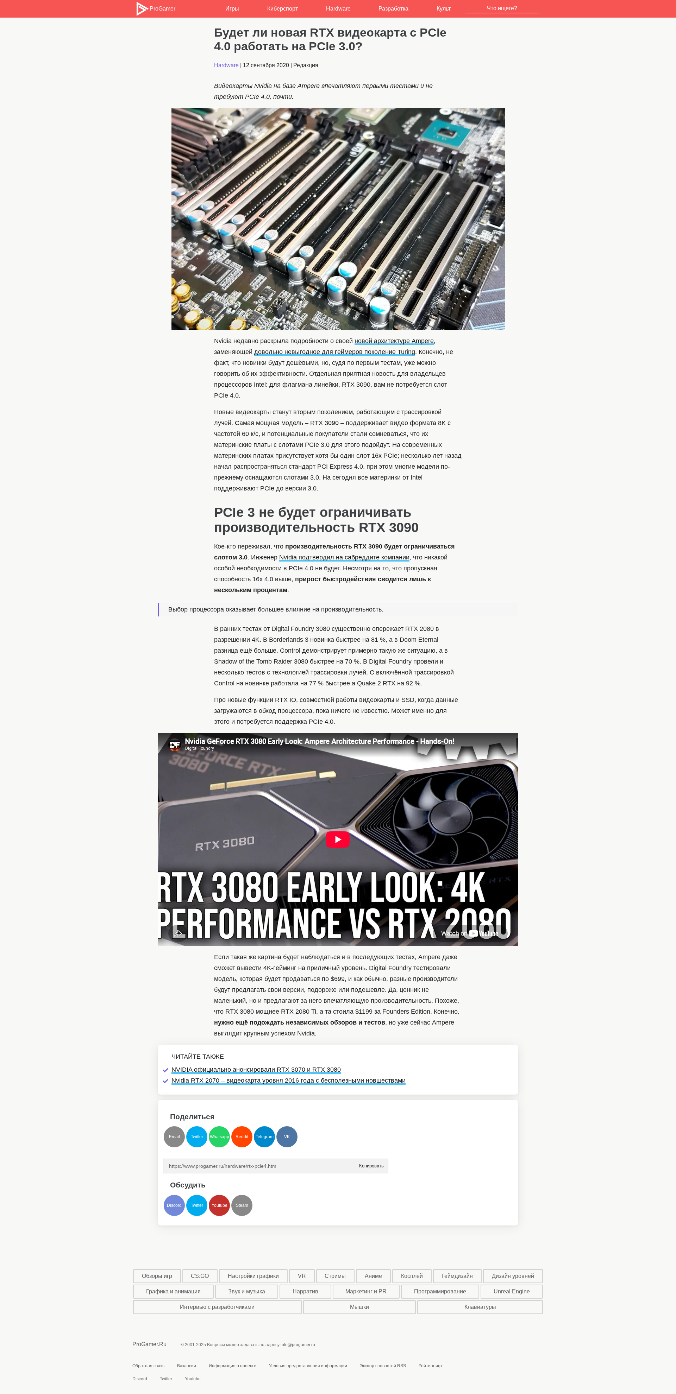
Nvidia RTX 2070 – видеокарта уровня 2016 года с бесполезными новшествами (288, 1080)
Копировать (371, 1163)
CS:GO (200, 1276)
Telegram (265, 1136)
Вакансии (186, 1365)
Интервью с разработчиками (217, 1307)
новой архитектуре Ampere (394, 340)
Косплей (412, 1276)
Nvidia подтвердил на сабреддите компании (344, 557)
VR (302, 1276)
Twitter (197, 1136)
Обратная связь (148, 1365)
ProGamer (162, 9)
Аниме (373, 1276)
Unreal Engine (512, 1291)
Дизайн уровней (513, 1276)
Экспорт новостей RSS (383, 1365)
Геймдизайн (457, 1276)
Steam (242, 1205)
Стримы (335, 1276)
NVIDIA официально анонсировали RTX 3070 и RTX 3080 (256, 1069)
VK (287, 1136)
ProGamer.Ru (149, 1344)
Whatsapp (219, 1136)
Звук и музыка (246, 1291)
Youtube (219, 1205)
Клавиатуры (480, 1307)
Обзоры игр (157, 1276)
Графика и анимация (173, 1291)
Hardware (338, 9)
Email (174, 1136)
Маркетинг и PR (366, 1291)
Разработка (393, 9)
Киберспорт (282, 9)
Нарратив (305, 1291)
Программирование (440, 1291)
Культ (444, 9)
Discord (174, 1205)
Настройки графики (253, 1276)
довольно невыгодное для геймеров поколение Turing (334, 351)
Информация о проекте (232, 1365)
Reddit (242, 1136)
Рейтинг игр (430, 1365)
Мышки (359, 1307)
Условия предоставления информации (308, 1365)
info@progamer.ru (298, 1344)
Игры (232, 9)
